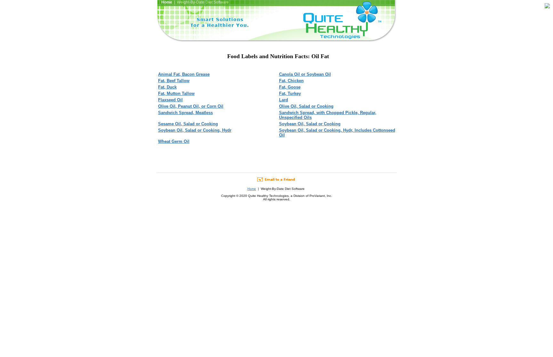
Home (251, 188)
